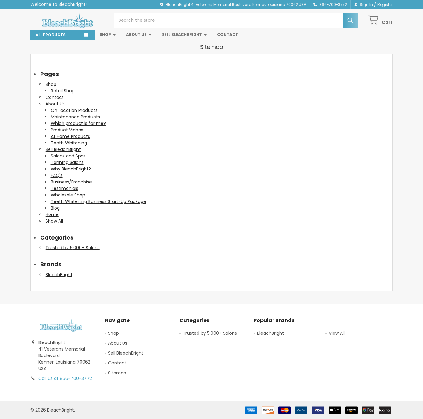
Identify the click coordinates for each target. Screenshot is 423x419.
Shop (105, 34)
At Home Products (70, 136)
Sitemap (117, 373)
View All (337, 333)
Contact (227, 34)
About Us (136, 34)
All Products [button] (51, 34)
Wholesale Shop (68, 195)
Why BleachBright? (71, 169)
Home (52, 214)
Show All (54, 221)
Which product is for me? (78, 123)
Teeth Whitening (69, 143)
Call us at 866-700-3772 (65, 378)
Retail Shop (63, 91)
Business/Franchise (71, 182)
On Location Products (74, 110)
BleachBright (59, 274)
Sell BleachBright (182, 34)
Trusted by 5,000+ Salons (73, 248)
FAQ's (57, 175)
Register (385, 4)
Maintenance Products (75, 117)
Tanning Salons (67, 162)
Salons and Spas (68, 156)
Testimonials (64, 188)
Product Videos (67, 130)
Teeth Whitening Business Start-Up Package (98, 201)
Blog (55, 208)
